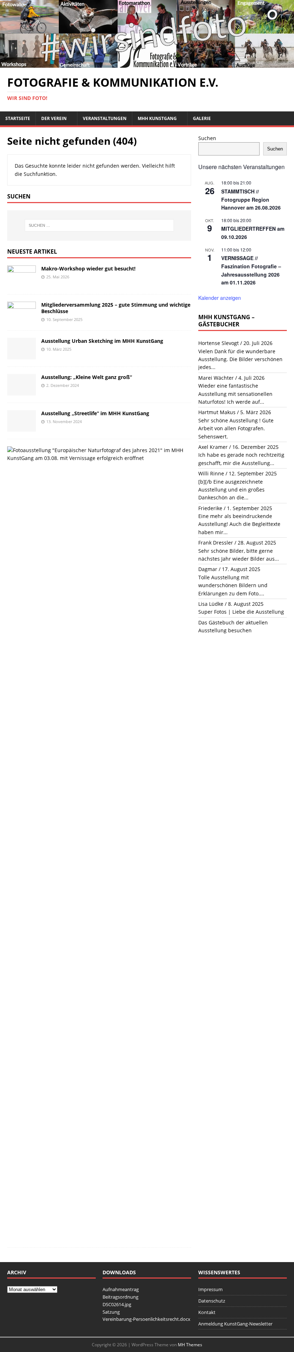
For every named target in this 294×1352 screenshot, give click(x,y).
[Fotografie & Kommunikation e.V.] (147, 63)
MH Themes (190, 1345)
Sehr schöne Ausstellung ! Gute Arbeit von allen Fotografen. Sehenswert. (236, 428)
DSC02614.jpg (117, 1304)
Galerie (202, 118)
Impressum (210, 1289)
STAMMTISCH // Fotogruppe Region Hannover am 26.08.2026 (251, 199)
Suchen (207, 138)
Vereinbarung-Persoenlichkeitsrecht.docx (146, 1319)
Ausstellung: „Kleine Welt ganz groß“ (86, 377)
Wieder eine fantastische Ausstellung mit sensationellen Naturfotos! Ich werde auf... (235, 393)
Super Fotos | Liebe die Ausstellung (241, 611)
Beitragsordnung (120, 1297)
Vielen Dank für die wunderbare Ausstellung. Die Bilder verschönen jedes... (240, 359)
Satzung (111, 1312)
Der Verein (54, 118)
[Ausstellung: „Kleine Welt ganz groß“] (21, 391)
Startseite (17, 118)
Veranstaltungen (105, 118)
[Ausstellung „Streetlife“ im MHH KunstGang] (21, 427)
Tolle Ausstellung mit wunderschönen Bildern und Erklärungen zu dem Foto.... (232, 585)
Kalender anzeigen (219, 297)
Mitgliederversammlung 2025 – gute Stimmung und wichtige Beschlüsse (115, 308)
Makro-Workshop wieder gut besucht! (88, 268)
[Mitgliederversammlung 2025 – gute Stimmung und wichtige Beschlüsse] (21, 318)
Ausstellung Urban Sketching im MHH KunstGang (102, 340)
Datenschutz (211, 1301)
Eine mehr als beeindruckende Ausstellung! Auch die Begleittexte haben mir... (239, 524)
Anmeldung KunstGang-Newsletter (235, 1323)
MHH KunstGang (157, 118)
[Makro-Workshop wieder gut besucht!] (21, 282)
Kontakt (206, 1312)
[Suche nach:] (99, 225)
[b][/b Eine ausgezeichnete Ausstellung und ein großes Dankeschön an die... (231, 489)
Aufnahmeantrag (121, 1289)
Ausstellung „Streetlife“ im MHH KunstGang (95, 413)
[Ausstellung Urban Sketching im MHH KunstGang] (21, 354)
